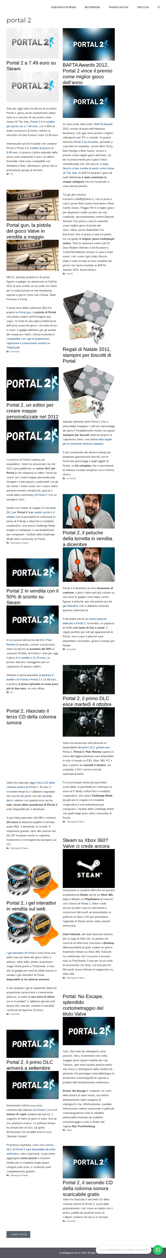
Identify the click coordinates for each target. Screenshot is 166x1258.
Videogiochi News (63, 7)
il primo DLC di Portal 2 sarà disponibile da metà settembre (30, 1149)
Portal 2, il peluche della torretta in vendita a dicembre (87, 538)
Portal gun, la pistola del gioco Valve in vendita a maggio (28, 230)
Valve (24, 464)
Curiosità (14, 351)
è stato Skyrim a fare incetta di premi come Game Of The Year (88, 168)
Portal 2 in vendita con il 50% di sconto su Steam (32, 596)
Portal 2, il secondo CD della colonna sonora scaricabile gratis (88, 1188)
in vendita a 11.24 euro (32, 657)
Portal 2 (42, 495)
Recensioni (92, 7)
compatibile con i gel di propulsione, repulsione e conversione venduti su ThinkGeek (28, 343)
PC (11, 174)
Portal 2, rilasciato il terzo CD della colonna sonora (31, 716)
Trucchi (143, 7)
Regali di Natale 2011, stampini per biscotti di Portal (87, 355)
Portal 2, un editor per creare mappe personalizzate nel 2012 (32, 410)
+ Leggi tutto (18, 1234)
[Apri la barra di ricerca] (158, 7)
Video (69, 1130)
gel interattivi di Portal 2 (22, 953)
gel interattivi (70, 605)
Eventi (69, 273)
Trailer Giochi (118, 7)
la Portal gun (23, 312)
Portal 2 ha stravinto (86, 141)
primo (28, 796)
